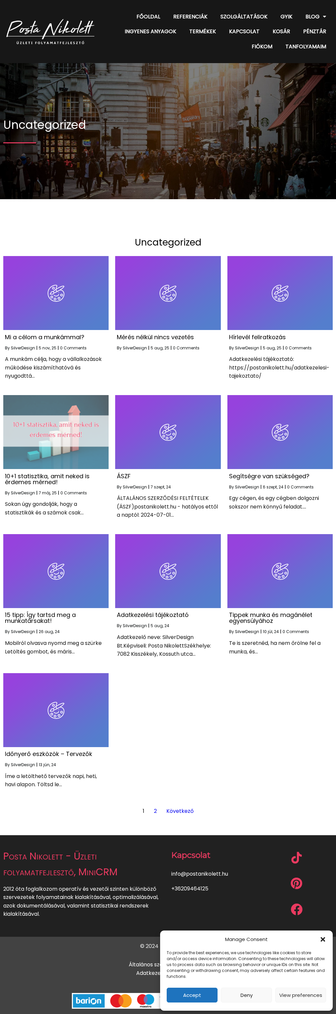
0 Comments (73, 348)
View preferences (300, 995)
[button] (323, 939)
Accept (192, 995)
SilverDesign (23, 348)
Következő (180, 811)
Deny (247, 995)
